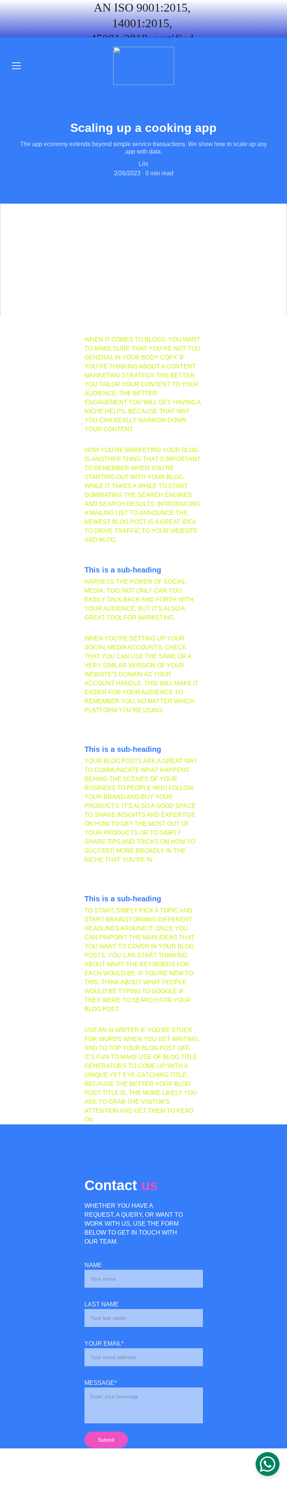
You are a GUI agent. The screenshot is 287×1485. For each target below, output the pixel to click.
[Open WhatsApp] (268, 1464)
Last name (101, 1304)
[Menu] (16, 65)
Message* (100, 1383)
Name (93, 1265)
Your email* (104, 1343)
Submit (106, 1440)
